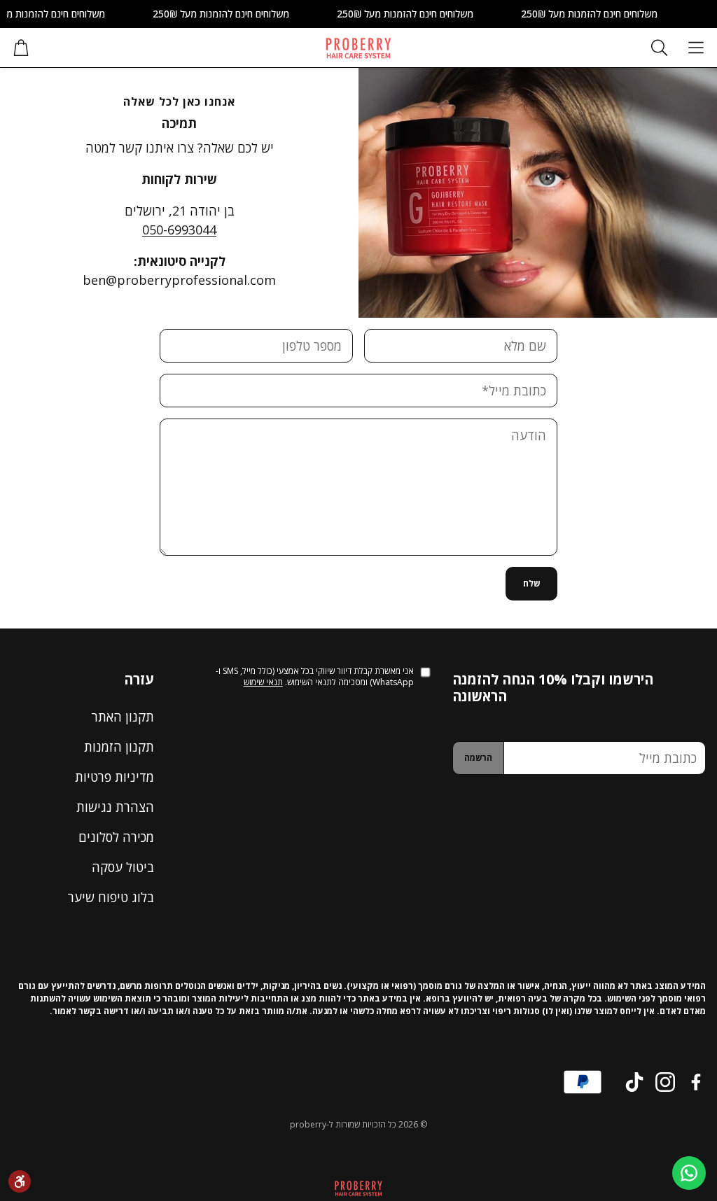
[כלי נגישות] (19, 1181)
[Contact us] (689, 1173)
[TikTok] (634, 1082)
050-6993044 (179, 229)
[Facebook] (696, 1082)
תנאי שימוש (263, 682)
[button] (696, 47)
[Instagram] (665, 1082)
